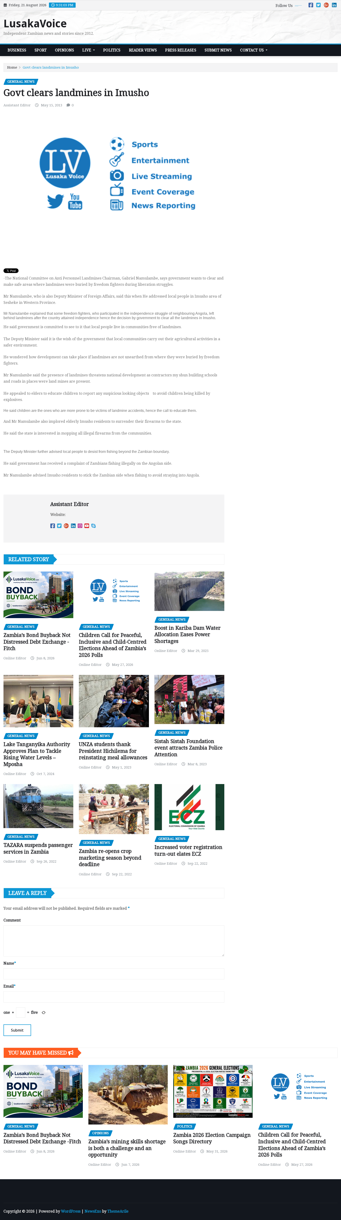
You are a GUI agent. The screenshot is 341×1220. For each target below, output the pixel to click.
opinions (64, 50)
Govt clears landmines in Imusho (51, 67)
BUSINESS (17, 50)
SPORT (41, 50)
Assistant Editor (17, 105)
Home (12, 67)
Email (9, 986)
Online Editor (14, 658)
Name (9, 963)
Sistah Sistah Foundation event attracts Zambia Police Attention (188, 747)
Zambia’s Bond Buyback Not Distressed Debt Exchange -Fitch (37, 641)
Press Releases (180, 50)
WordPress (70, 1211)
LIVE (87, 50)
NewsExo (93, 1211)
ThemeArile (118, 1211)
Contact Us (252, 50)
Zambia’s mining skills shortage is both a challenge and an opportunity (127, 1148)
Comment (12, 920)
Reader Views (143, 50)
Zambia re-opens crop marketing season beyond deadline (110, 857)
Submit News (218, 50)
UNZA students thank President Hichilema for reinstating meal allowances (113, 750)
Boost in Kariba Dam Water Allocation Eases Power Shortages (187, 634)
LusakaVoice (35, 23)
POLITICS (111, 50)
